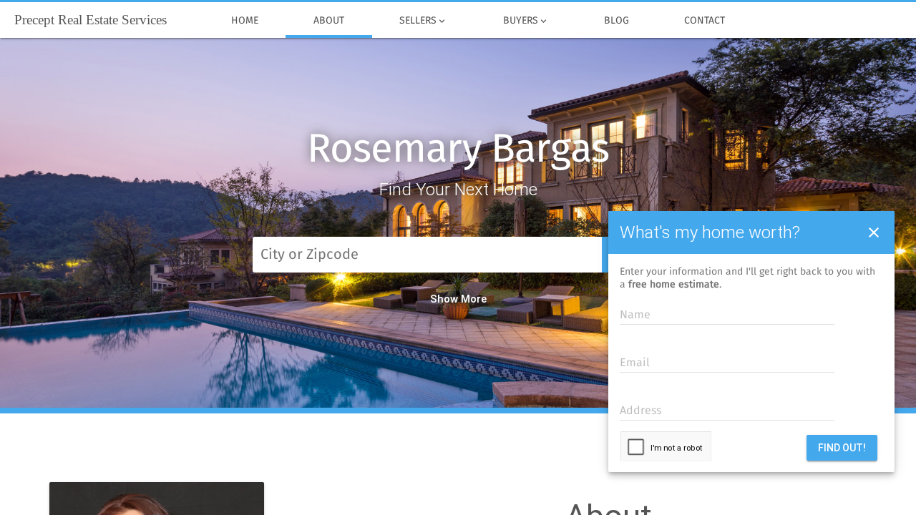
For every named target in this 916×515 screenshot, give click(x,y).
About (328, 21)
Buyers (526, 21)
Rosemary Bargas (457, 150)
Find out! (842, 447)
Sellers (423, 21)
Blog (616, 21)
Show (444, 299)
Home (244, 21)
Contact (704, 21)
